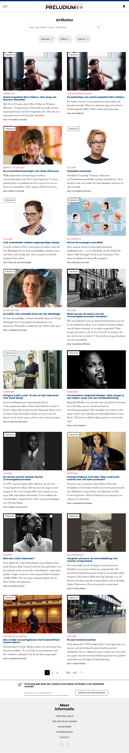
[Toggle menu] (5, 6)
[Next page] (81, 672)
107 (75, 672)
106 (68, 672)
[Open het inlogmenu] (123, 6)
